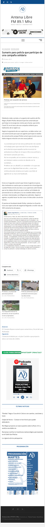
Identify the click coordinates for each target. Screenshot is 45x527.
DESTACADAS (15, 49)
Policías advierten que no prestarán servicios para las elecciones (29, 294)
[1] (12, 492)
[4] (35, 492)
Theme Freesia (32, 517)
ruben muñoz (28, 62)
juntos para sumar (9, 62)
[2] (20, 492)
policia (17, 62)
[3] (28, 492)
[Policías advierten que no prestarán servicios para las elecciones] (30, 286)
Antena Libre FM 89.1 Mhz (21, 19)
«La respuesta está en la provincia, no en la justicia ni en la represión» (10, 313)
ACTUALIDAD (6, 49)
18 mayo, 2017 (7, 59)
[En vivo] (32, 507)
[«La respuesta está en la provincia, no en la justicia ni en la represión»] (10, 305)
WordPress (40, 517)
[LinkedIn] (27, 507)
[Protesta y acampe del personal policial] (10, 286)
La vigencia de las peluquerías (12, 438)
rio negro (21, 62)
